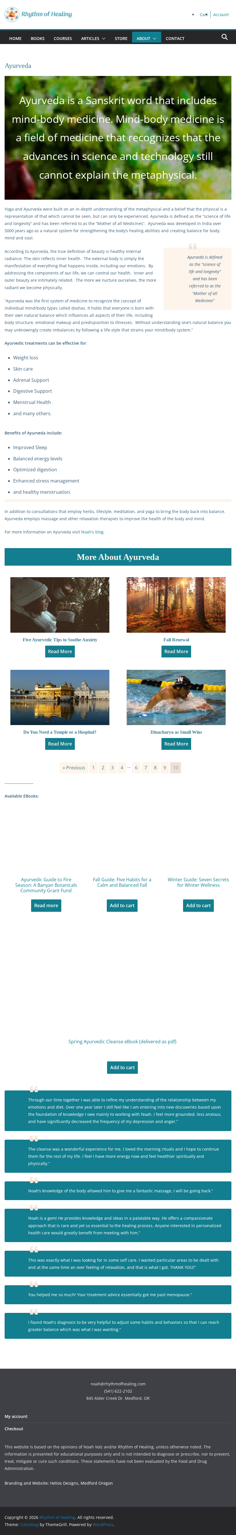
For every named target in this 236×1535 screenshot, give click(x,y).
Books (38, 38)
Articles (90, 38)
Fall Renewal (176, 639)
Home (15, 38)
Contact (175, 38)
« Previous (74, 767)
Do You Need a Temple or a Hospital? (59, 732)
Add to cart (122, 905)
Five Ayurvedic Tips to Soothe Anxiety (60, 639)
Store (121, 38)
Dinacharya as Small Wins (176, 732)
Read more (46, 905)
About (143, 38)
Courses (63, 38)
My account (16, 1416)
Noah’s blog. (93, 532)
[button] (102, 39)
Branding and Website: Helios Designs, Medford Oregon (59, 1483)
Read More (60, 651)
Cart (204, 14)
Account (221, 14)
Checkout (14, 1428)
